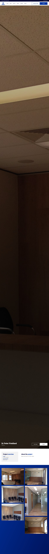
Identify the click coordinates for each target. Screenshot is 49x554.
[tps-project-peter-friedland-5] (13, 512)
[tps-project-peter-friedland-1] (13, 476)
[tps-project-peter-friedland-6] (36, 525)
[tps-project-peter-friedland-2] (36, 476)
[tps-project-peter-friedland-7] (13, 529)
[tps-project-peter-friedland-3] (13, 494)
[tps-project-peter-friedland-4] (36, 501)
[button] (5, 0)
